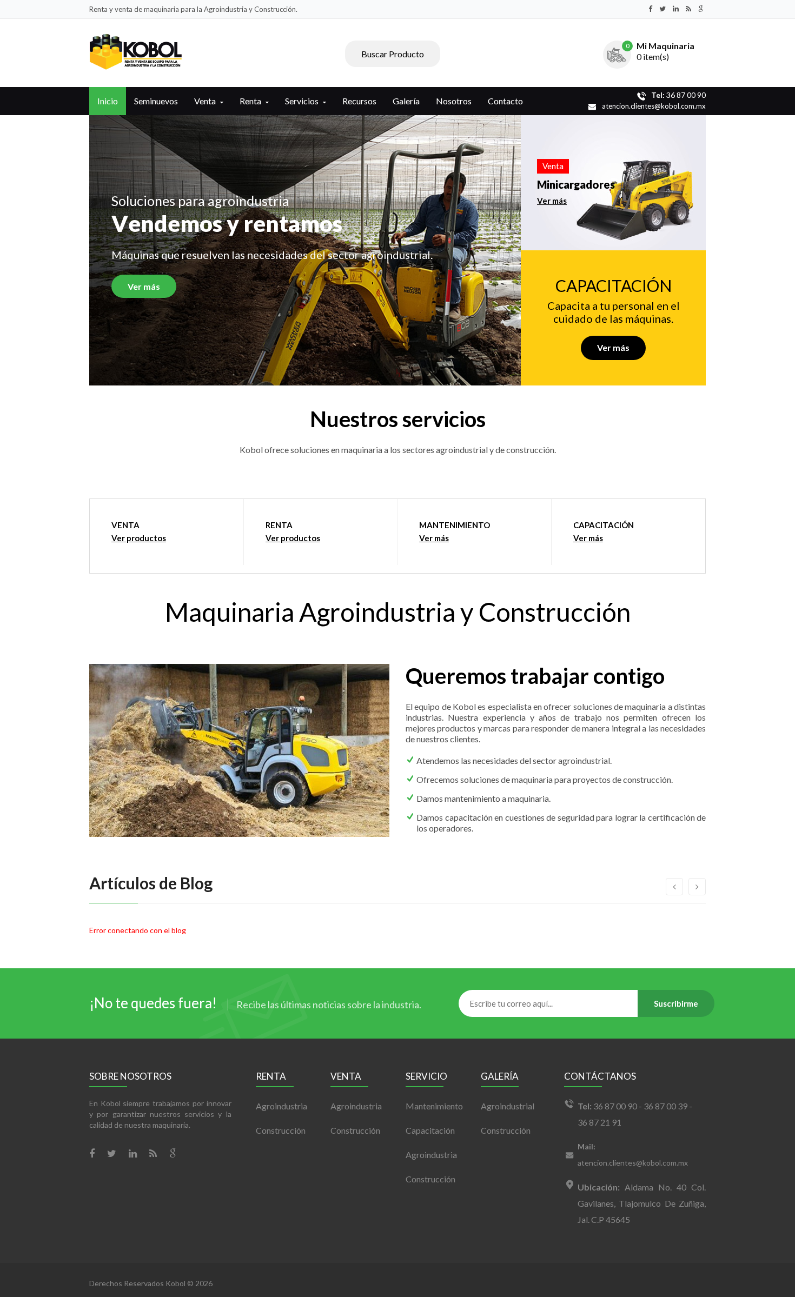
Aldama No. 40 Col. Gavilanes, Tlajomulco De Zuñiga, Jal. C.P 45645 (642, 1203)
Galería (406, 101)
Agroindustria (281, 1106)
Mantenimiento (434, 1106)
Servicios (302, 101)
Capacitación (430, 1130)
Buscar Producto (392, 54)
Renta (250, 101)
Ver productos (138, 538)
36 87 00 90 (678, 94)
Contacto (505, 101)
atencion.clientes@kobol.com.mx (654, 106)
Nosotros (454, 101)
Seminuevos (156, 101)
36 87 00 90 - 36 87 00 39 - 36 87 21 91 (635, 1114)
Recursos (359, 101)
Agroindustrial (507, 1106)
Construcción (281, 1130)
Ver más (144, 286)
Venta (205, 101)
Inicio (107, 101)
